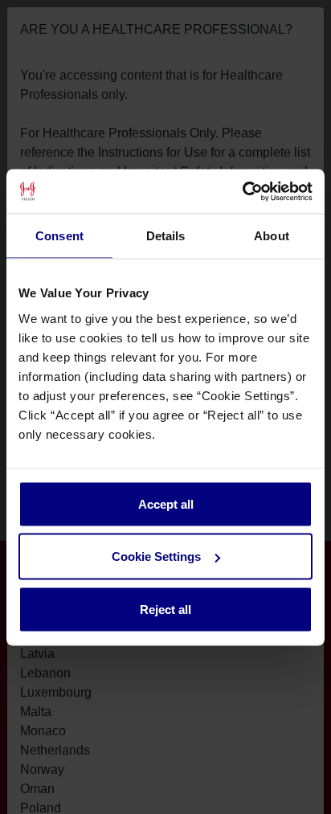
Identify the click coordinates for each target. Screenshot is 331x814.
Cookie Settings (156, 556)
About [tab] (271, 236)
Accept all (166, 503)
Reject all (165, 609)
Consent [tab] (59, 236)
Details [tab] (166, 236)
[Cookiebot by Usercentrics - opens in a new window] (242, 191)
